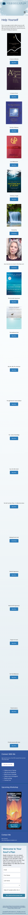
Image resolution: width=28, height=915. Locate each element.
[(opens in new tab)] (14, 55)
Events (14, 906)
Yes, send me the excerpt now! (14, 895)
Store (8, 907)
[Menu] (25, 12)
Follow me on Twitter (10, 770)
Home (4, 906)
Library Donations (14, 907)
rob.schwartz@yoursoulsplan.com (9, 840)
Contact (20, 907)
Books (18, 906)
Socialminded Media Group (20, 913)
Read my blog (8, 778)
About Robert (9, 906)
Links (24, 907)
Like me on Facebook (10, 772)
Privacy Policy (11, 908)
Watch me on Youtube (10, 774)
